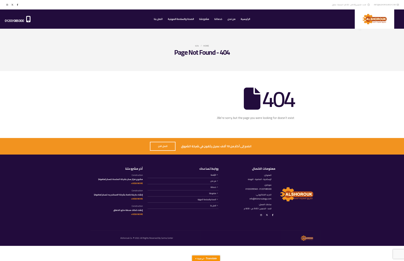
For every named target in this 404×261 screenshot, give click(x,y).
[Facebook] (17, 5)
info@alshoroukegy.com (385, 4)
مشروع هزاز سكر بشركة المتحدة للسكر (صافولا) (120, 179)
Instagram (261, 215)
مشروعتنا (204, 19)
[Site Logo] (374, 19)
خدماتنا (218, 19)
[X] (12, 5)
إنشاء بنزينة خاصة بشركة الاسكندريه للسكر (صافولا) (118, 194)
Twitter (266, 215)
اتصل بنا (158, 19)
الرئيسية (245, 19)
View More (137, 183)
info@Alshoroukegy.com (260, 199)
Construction (137, 175)
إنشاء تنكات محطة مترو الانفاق (128, 210)
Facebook (272, 215)
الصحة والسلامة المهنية (181, 19)
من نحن (231, 19)
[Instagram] (7, 5)
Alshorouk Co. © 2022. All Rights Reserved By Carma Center (146, 238)
